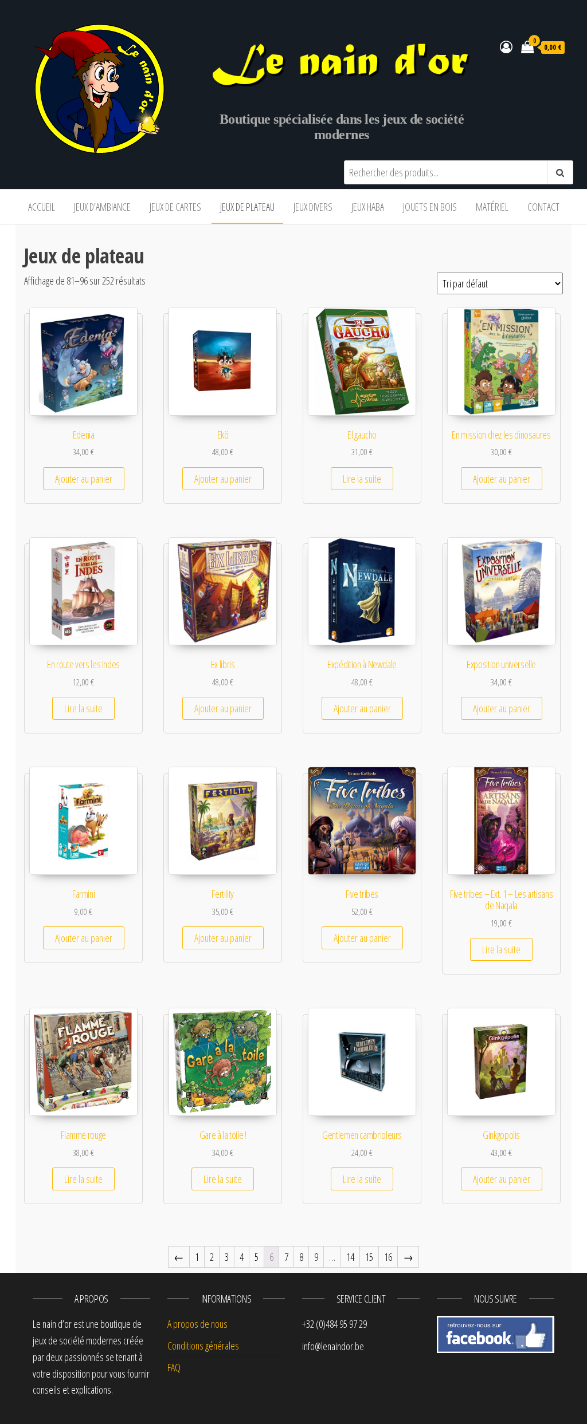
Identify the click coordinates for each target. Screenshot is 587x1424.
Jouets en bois (430, 207)
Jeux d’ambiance (102, 207)
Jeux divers (313, 207)
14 (350, 1257)
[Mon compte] (506, 46)
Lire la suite (362, 479)
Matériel (492, 207)
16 (388, 1257)
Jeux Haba (367, 207)
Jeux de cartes (175, 207)
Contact (543, 207)
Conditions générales (203, 1345)
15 (369, 1257)
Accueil (41, 207)
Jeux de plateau (247, 207)
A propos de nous (197, 1324)
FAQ (174, 1367)
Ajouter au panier (83, 479)
